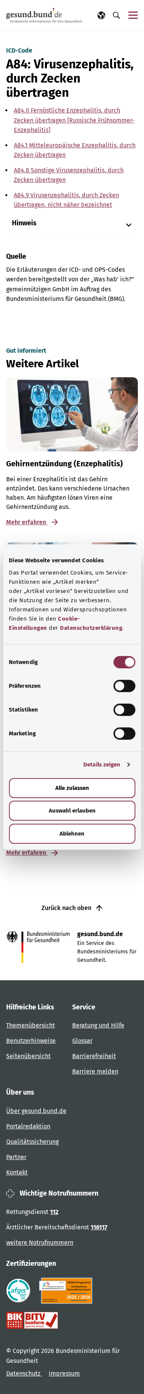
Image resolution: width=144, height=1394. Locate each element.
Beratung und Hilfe (98, 1025)
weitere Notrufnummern (39, 1242)
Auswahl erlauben (72, 810)
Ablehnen (72, 833)
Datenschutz (24, 1373)
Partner (16, 1157)
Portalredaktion (28, 1126)
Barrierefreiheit (94, 1056)
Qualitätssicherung (32, 1141)
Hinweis (24, 223)
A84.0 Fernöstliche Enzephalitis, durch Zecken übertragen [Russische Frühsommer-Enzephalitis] (74, 120)
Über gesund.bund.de (36, 1111)
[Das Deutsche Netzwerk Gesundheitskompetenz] (67, 1290)
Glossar (82, 1040)
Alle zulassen (72, 788)
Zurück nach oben (67, 908)
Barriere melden (95, 1071)
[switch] (124, 686)
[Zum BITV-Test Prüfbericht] (32, 1320)
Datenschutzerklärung (91, 627)
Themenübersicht (30, 1025)
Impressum (64, 1373)
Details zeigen (101, 764)
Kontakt (17, 1172)
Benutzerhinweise (31, 1040)
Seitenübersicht (28, 1056)
